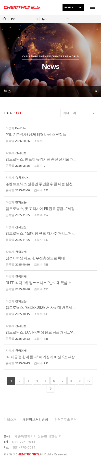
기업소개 (10, 419)
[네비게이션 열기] (92, 7)
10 (88, 380)
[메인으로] (22, 7)
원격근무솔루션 (65, 419)
